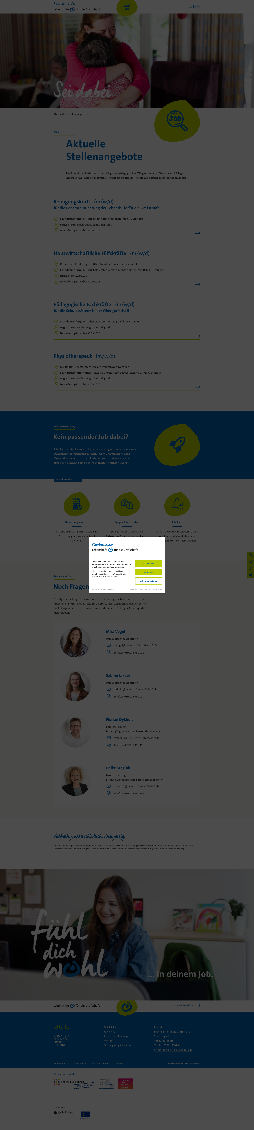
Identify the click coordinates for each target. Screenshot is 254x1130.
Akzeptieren (148, 563)
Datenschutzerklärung (107, 589)
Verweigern (149, 572)
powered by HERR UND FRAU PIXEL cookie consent (146, 589)
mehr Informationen (148, 581)
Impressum (95, 589)
